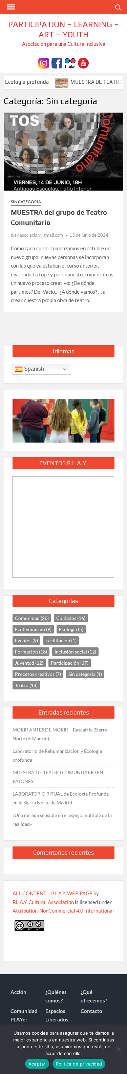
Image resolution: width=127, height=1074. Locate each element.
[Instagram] (44, 62)
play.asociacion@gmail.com (37, 235)
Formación (31, 652)
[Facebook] (57, 62)
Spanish (33, 369)
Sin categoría (26, 201)
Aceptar (37, 1064)
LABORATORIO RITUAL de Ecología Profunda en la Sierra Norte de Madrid (61, 798)
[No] (118, 1049)
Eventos (26, 640)
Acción (18, 992)
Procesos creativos (38, 674)
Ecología (71, 629)
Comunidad (32, 618)
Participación (69, 663)
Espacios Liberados (56, 1015)
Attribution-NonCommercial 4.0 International (63, 910)
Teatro (26, 685)
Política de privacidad (79, 1064)
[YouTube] (83, 62)
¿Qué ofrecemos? (94, 996)
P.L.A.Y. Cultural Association (43, 902)
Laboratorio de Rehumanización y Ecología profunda (57, 755)
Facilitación (61, 640)
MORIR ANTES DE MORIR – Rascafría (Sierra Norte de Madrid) (60, 734)
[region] (63, 421)
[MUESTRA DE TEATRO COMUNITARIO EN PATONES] (54, 82)
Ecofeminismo (33, 629)
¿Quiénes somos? (56, 996)
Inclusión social (75, 652)
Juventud (29, 663)
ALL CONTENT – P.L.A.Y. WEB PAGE (52, 893)
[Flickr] (70, 62)
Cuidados (70, 618)
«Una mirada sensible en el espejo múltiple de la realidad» (62, 819)
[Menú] (10, 7)
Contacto (91, 1011)
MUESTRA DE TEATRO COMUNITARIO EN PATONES (58, 776)
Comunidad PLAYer (24, 1015)
